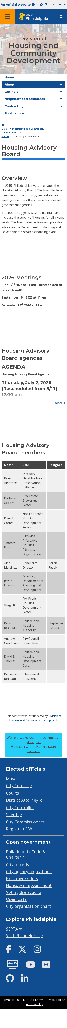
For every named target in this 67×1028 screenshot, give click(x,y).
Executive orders (22, 878)
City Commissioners (25, 822)
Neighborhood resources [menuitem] (25, 99)
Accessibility (34, 1004)
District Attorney (22, 800)
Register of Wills (22, 829)
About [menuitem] (9, 84)
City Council (17, 785)
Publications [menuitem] (14, 113)
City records (17, 864)
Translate (53, 4)
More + (60, 403)
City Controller (20, 807)
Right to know (33, 999)
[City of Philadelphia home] (34, 17)
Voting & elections (23, 892)
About (5, 136)
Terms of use (11, 999)
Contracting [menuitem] (14, 106)
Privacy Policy (55, 999)
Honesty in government (29, 885)
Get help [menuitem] (11, 92)
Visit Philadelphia (23, 935)
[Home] (3, 124)
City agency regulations (29, 871)
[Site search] (61, 16)
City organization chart (28, 906)
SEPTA (12, 929)
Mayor (12, 779)
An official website (16, 4)
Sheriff (12, 814)
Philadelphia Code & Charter (26, 854)
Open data (16, 899)
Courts (12, 793)
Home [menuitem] (9, 77)
